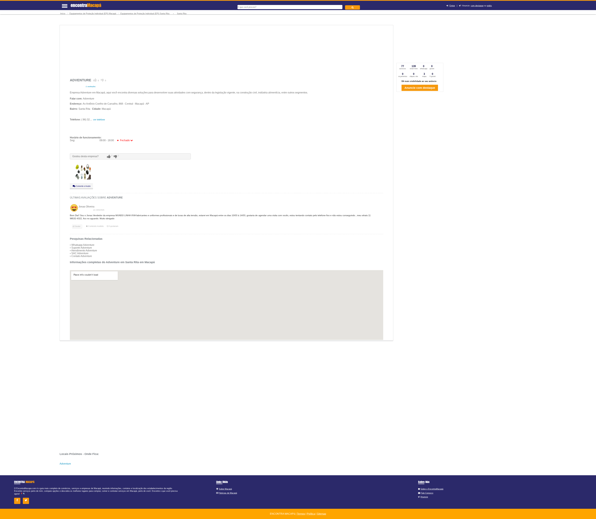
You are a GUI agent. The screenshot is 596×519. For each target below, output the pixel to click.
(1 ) (90, 86)
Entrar (452, 5)
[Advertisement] (163, 50)
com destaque (477, 5)
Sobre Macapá (225, 489)
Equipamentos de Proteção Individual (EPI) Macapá (93, 13)
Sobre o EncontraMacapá (431, 489)
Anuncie (424, 497)
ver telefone (99, 119)
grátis (489, 5)
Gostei (77, 226)
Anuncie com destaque (419, 87)
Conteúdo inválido (96, 226)
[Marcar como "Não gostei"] (102, 80)
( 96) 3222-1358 (84, 119)
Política (311, 513)
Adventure (65, 463)
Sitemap (321, 513)
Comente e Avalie (83, 186)
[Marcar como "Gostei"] (95, 80)
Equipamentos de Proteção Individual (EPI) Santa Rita (144, 13)
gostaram (113, 226)
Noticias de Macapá (228, 493)
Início (62, 13)
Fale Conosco (427, 493)
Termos (301, 513)
